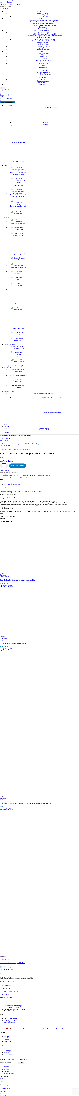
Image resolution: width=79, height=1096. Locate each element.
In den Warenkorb (17, 465)
